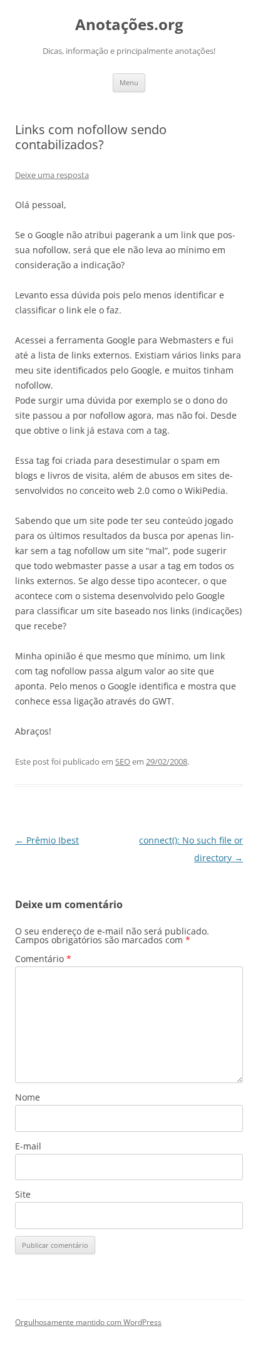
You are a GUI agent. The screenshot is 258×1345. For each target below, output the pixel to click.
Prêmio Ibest (47, 840)
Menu (129, 82)
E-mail (28, 1146)
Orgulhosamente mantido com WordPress (88, 1322)
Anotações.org (129, 24)
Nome (27, 1097)
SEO (122, 761)
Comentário (43, 959)
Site (23, 1194)
